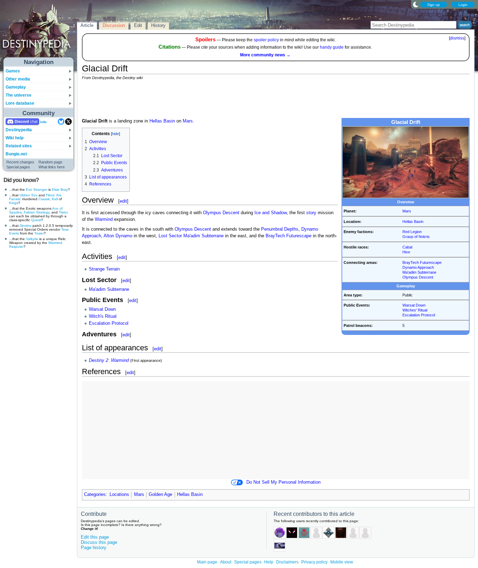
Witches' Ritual (414, 310)
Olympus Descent (417, 277)
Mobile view (341, 562)
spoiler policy (266, 39)
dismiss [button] (457, 38)
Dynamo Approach (418, 267)
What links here (51, 167)
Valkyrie (32, 239)
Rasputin (16, 246)
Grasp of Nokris (416, 236)
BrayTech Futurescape (422, 262)
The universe (18, 95)
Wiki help (14, 137)
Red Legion (412, 232)
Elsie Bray (60, 189)
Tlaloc (63, 212)
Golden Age (160, 494)
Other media (18, 79)
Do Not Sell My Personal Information (283, 482)
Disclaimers (287, 562)
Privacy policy (314, 562)
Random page (50, 162)
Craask (44, 199)
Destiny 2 (98, 360)
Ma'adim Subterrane (419, 272)
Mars (406, 211)
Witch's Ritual (103, 316)
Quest (36, 220)
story (311, 212)
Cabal (407, 247)
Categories (95, 494)
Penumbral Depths (279, 229)
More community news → (265, 54)
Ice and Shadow (270, 212)
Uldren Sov (28, 195)
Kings (13, 203)
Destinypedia (19, 129)
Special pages (18, 167)
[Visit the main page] (39, 32)
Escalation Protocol (418, 315)
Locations (119, 494)
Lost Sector (170, 235)
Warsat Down (414, 305)
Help (268, 562)
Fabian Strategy (36, 212)
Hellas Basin (412, 221)
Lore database (20, 103)
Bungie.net (16, 154)
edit (123, 201)
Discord (22, 121)
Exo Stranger (36, 189)
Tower (39, 233)
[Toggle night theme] (416, 4)
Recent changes (20, 162)
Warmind (55, 243)
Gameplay (16, 87)
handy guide (332, 47)
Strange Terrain (104, 269)
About (225, 562)
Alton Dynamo (118, 235)
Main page (207, 562)
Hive (406, 252)
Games (13, 71)
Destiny (25, 225)
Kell (55, 199)
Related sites (19, 145)
